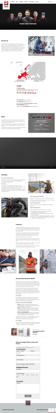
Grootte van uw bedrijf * (20, 373)
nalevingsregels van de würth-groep (45, 409)
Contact (37, 1)
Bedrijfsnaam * (18, 369)
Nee (23, 365)
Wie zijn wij (13, 1)
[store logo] (6, 4)
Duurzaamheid (31, 1)
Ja (17, 365)
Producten (26, 1)
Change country (52, 1)
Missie (17, 1)
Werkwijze (21, 1)
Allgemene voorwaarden (8, 409)
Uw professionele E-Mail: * (20, 355)
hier (19, 128)
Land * (17, 376)
